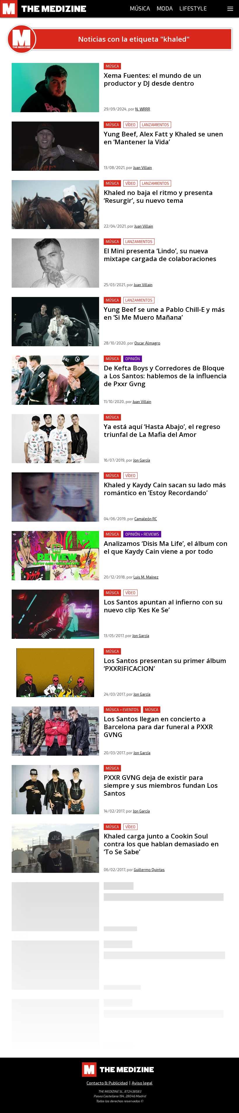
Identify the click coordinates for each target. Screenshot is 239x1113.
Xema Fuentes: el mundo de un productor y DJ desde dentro (158, 70)
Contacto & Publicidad (107, 1082)
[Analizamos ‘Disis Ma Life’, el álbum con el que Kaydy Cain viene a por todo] (55, 555)
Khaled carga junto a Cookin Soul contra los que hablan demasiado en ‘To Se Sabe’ (161, 830)
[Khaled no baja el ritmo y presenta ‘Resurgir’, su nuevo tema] (55, 204)
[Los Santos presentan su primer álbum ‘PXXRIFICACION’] (55, 672)
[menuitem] (140, 8)
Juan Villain (142, 167)
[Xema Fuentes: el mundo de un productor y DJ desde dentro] (55, 87)
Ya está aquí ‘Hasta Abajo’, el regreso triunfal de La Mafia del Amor (163, 421)
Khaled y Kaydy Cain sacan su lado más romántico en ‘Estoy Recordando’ (165, 479)
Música (112, 66)
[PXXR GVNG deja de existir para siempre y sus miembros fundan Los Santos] (55, 789)
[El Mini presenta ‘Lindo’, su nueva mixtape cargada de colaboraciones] (55, 263)
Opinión (132, 358)
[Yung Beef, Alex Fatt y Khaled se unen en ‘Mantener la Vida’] (55, 146)
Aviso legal (142, 1082)
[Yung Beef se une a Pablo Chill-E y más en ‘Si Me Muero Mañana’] (55, 321)
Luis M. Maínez (146, 577)
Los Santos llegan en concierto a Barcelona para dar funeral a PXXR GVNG (159, 713)
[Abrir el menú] (230, 8)
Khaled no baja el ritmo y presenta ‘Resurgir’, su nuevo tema (160, 187)
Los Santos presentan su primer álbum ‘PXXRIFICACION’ (163, 651)
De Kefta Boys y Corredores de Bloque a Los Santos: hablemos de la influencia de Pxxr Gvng (158, 362)
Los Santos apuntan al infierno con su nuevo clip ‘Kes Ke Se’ (163, 596)
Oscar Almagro (147, 343)
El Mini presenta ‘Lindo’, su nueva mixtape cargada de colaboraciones (159, 245)
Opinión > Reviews (142, 534)
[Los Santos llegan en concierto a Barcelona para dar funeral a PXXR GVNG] (55, 731)
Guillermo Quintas (149, 869)
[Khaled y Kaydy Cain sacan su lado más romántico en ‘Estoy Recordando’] (55, 497)
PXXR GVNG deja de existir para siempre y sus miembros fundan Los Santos (164, 772)
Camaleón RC (145, 518)
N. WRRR (142, 109)
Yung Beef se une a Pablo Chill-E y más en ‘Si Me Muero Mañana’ (162, 304)
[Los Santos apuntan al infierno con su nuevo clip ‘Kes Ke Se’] (55, 614)
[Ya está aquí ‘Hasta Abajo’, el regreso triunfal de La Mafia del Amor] (55, 438)
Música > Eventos (122, 709)
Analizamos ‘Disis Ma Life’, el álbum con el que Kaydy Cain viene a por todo (164, 538)
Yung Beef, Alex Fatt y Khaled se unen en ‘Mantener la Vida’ (160, 128)
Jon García (141, 460)
